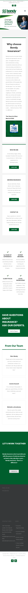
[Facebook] (13, 5)
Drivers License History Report (19, 538)
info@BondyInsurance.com (14, 2)
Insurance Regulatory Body (20, 527)
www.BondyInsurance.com (8, 540)
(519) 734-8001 (9, 530)
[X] (15, 5)
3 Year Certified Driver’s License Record (19, 545)
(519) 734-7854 (7, 532)
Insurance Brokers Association (20, 532)
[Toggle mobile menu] (25, 11)
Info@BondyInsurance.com (8, 536)
